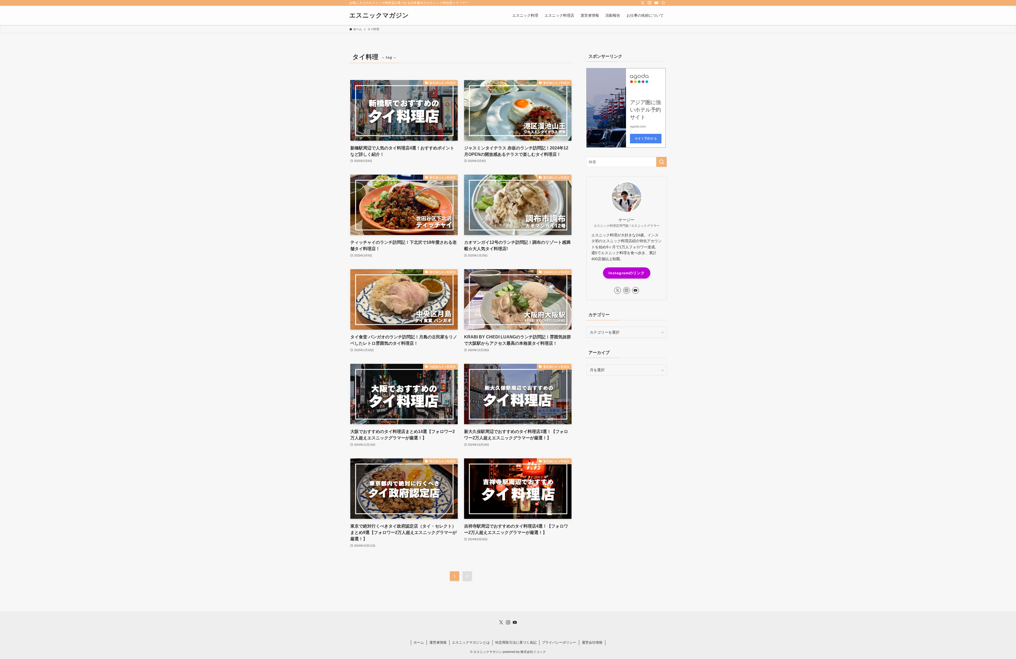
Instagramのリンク (627, 273)
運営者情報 (438, 642)
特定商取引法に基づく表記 (516, 642)
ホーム (419, 642)
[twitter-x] (642, 3)
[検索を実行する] (661, 162)
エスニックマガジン (379, 15)
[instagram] (649, 3)
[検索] (663, 3)
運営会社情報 (592, 642)
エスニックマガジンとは (471, 642)
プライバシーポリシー (559, 642)
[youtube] (656, 3)
